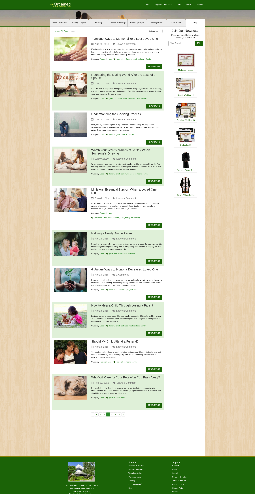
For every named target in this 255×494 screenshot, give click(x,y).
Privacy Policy (178, 484)
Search (175, 473)
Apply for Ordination (163, 5)
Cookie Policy (178, 488)
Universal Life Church (103, 218)
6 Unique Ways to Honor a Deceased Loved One (124, 269)
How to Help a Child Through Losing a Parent (122, 305)
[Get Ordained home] (60, 5)
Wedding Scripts (137, 23)
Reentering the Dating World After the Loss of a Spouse (123, 76)
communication (120, 98)
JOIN (199, 43)
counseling (135, 218)
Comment (122, 274)
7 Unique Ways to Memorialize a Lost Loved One (124, 38)
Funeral (103, 59)
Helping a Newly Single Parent (112, 233)
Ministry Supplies (79, 23)
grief (135, 59)
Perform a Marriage (118, 23)
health (131, 134)
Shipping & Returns (180, 477)
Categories (153, 31)
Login (147, 5)
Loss (110, 59)
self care (141, 59)
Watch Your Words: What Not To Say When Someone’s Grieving (120, 151)
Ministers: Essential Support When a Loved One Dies (124, 191)
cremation (121, 59)
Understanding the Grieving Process (116, 114)
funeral (129, 59)
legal (123, 398)
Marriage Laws (157, 23)
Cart (178, 5)
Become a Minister (59, 23)
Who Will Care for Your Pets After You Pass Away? (125, 377)
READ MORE (154, 66)
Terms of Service (179, 481)
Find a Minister (176, 23)
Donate (175, 492)
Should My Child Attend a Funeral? (115, 341)
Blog (195, 23)
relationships (141, 98)
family (148, 59)
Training (98, 23)
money (117, 398)
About (188, 5)
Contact (199, 5)
